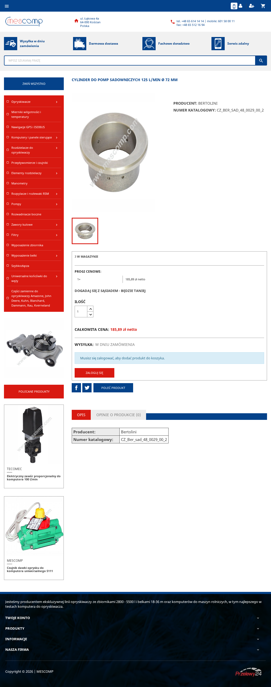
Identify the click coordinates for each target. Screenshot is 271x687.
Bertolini (208, 103)
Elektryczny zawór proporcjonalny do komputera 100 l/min (34, 477)
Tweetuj (87, 387)
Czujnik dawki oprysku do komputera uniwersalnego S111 (30, 569)
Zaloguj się (94, 373)
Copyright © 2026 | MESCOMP (29, 671)
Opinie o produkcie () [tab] (118, 414)
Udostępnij (76, 387)
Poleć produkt (113, 388)
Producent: (185, 103)
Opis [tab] (81, 414)
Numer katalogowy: (194, 110)
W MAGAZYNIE (87, 256)
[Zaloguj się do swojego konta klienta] (241, 6)
